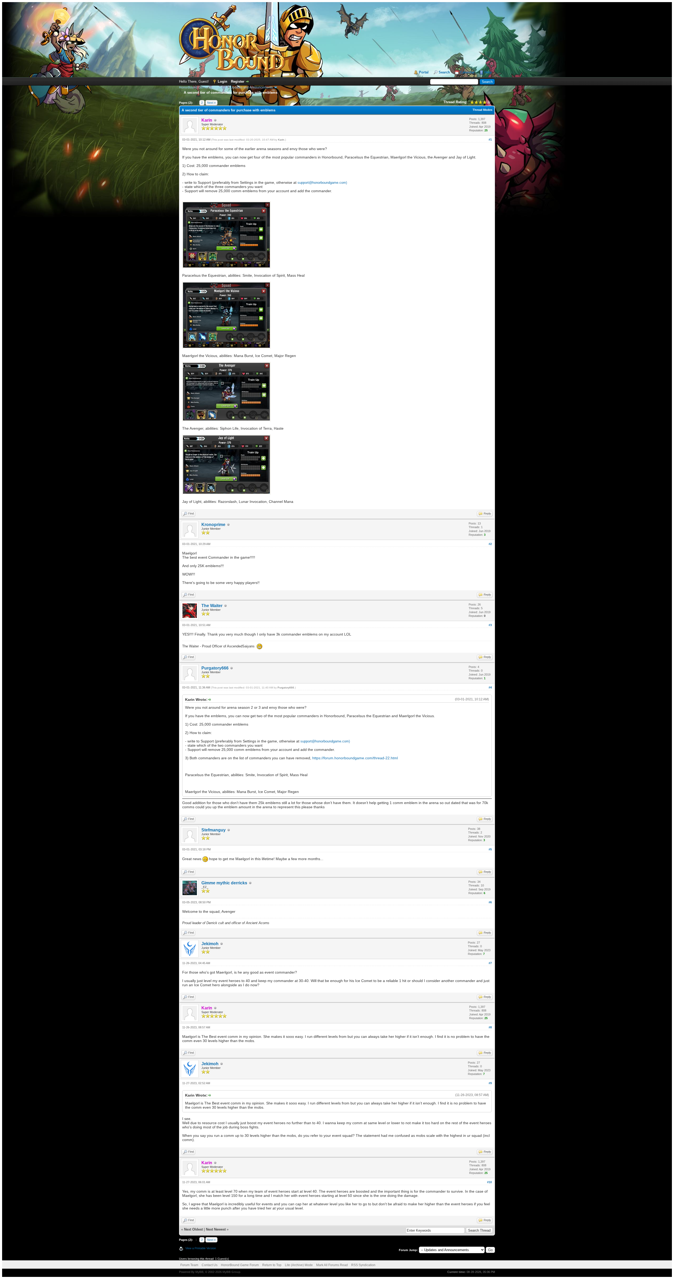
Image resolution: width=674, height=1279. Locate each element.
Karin (281, 139)
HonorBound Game (193, 87)
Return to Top (271, 1265)
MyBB (199, 1271)
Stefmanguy (213, 830)
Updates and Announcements (251, 87)
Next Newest (216, 1229)
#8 (490, 1027)
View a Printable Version (200, 1248)
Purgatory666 (215, 668)
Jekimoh (210, 943)
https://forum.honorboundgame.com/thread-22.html (355, 758)
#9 (490, 1083)
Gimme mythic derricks (224, 883)
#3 (490, 625)
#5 (490, 849)
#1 (490, 139)
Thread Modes (482, 109)
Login (222, 81)
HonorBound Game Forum (240, 1265)
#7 (490, 963)
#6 (490, 902)
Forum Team (189, 1265)
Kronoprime (213, 524)
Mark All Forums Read (332, 1265)
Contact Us (209, 1265)
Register (237, 81)
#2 (490, 544)
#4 (490, 687)
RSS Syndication (363, 1265)
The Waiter (211, 605)
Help (488, 72)
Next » (211, 102)
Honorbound (219, 87)
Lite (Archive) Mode (299, 1265)
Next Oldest (193, 1229)
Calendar (467, 72)
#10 (489, 1182)
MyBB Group (231, 1271)
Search (444, 72)
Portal (424, 72)
